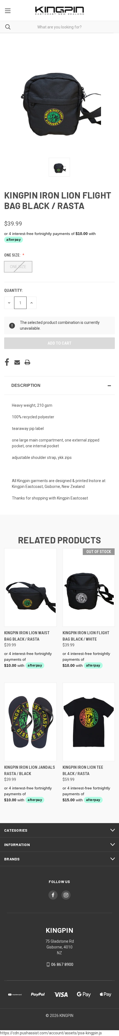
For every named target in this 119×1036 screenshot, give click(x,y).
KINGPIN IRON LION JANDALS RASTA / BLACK (29, 770)
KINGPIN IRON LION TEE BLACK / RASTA (83, 770)
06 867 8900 (62, 964)
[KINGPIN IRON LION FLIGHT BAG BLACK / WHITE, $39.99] (89, 587)
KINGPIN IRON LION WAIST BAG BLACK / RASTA (27, 636)
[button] (59, 385)
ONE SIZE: (12, 255)
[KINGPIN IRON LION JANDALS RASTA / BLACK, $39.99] (30, 722)
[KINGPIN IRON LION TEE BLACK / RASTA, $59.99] (89, 722)
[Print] (27, 362)
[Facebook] (7, 362)
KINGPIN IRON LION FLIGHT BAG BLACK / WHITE (86, 636)
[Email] (17, 362)
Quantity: (13, 290)
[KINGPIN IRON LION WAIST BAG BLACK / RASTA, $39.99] (30, 587)
